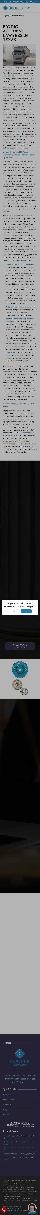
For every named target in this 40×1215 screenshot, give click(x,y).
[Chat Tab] (20, 607)
